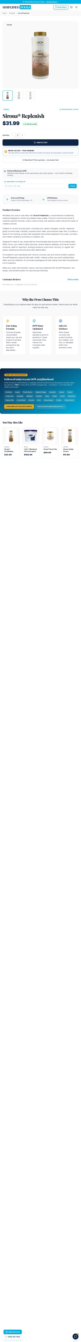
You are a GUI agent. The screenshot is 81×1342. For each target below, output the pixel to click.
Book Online (61, 7)
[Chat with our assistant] (75, 1336)
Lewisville (52, 392)
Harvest (31, 400)
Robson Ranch (69, 400)
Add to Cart (42, 142)
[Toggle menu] (76, 7)
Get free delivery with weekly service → (50, 406)
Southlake (20, 396)
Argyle (17, 392)
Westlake (29, 396)
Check (72, 186)
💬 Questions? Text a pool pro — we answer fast (40, 160)
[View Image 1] (8, 95)
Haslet (55, 396)
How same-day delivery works (19, 406)
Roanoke (39, 396)
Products (12, 13)
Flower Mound (27, 392)
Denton (70, 392)
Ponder (59, 400)
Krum (39, 400)
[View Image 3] (30, 95)
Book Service (14, 1332)
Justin (47, 396)
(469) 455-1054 (14, 1337)
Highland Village (41, 392)
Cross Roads (21, 400)
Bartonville (71, 396)
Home (4, 13)
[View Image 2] (19, 95)
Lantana (61, 392)
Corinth (62, 396)
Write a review (73, 279)
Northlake (9, 392)
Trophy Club (9, 396)
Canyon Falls (10, 400)
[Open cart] (71, 7)
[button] (40, 55)
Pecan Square (48, 400)
